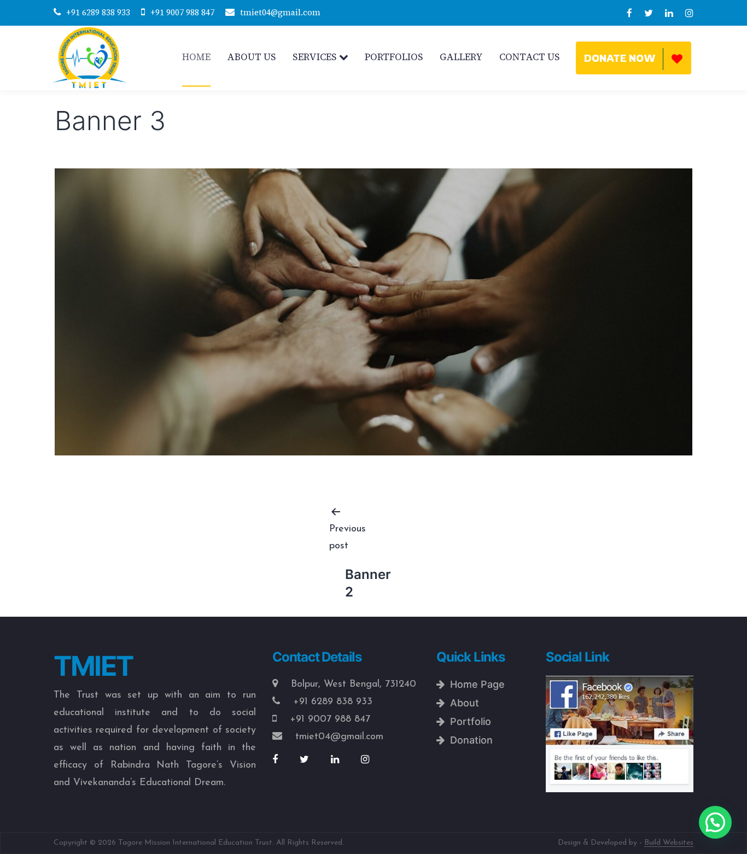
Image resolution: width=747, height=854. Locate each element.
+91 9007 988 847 (182, 12)
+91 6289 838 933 (98, 12)
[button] (715, 822)
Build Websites (668, 843)
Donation (469, 740)
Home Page (475, 684)
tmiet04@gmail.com (280, 12)
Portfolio (468, 721)
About (462, 703)
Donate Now (620, 58)
